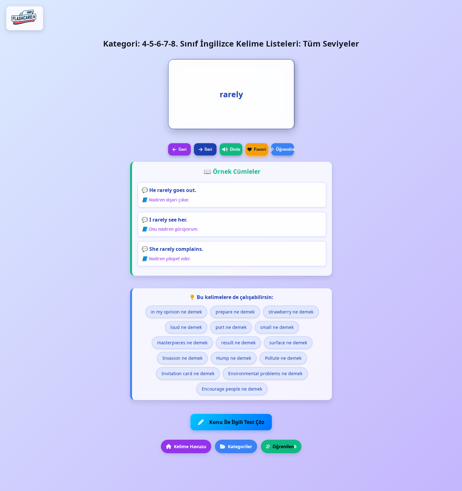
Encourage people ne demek (232, 389)
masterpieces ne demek (182, 343)
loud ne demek (186, 327)
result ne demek (238, 343)
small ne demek (277, 327)
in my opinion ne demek (176, 312)
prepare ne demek (235, 312)
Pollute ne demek (283, 358)
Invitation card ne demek (188, 373)
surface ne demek (288, 343)
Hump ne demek (233, 358)
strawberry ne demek (290, 312)
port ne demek (231, 327)
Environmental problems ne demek (265, 373)
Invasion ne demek (182, 358)
